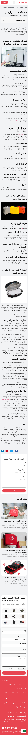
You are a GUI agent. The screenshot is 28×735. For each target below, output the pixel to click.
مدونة (21, 7)
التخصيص (18, 120)
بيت (26, 7)
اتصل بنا (4, 699)
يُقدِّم (14, 491)
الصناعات (5, 680)
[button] (3, 20)
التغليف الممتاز (5, 399)
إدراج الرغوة (20, 134)
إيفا (22, 228)
